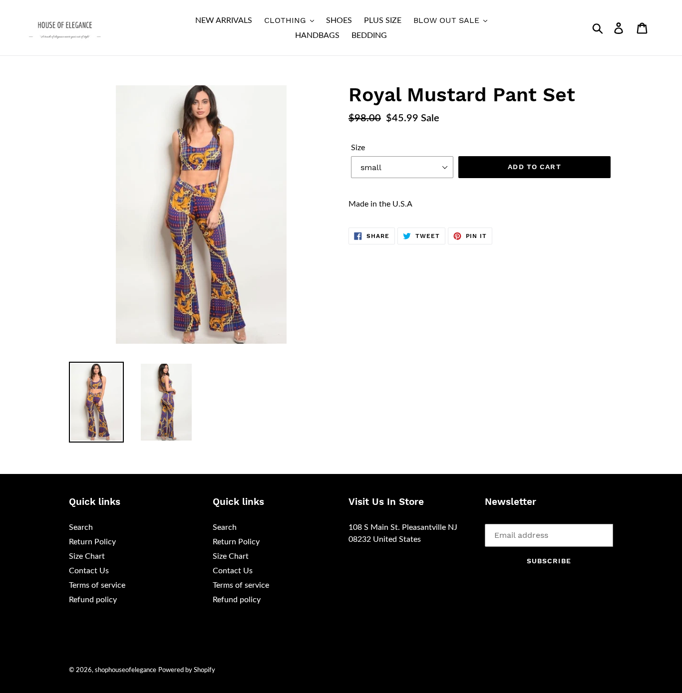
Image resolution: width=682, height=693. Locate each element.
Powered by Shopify (186, 670)
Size (358, 148)
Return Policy (92, 542)
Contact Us (89, 571)
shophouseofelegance (125, 670)
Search (81, 527)
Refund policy (93, 600)
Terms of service (97, 585)
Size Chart (87, 556)
